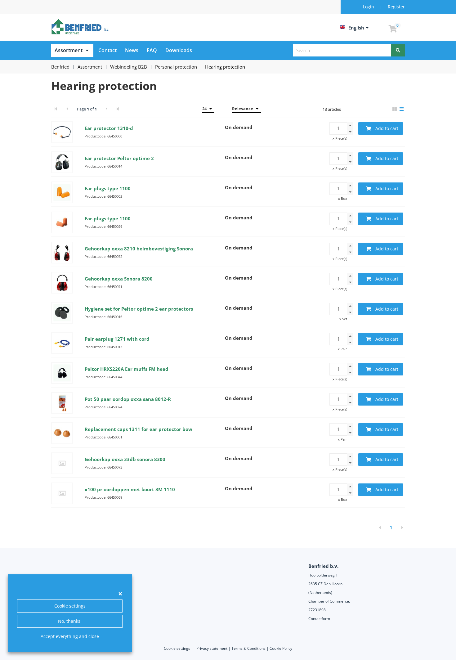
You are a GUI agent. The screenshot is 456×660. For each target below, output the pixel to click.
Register (396, 7)
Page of (87, 109)
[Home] (81, 27)
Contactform (319, 618)
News (131, 50)
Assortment (69, 50)
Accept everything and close (70, 636)
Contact (107, 50)
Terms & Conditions (248, 648)
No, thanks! (70, 621)
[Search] (398, 50)
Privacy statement (211, 648)
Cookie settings (70, 606)
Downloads (178, 50)
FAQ (152, 50)
